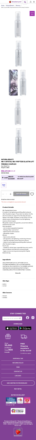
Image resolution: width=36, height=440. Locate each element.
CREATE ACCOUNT (11, 177)
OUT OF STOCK (21, 194)
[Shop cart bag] (34, 2)
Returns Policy (18, 362)
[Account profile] (30, 2)
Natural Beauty (7, 159)
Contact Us (18, 371)
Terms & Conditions (24, 421)
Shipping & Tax (18, 358)
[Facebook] (27, 318)
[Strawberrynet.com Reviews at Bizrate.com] (11, 403)
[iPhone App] (11, 329)
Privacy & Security (10, 421)
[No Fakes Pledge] (27, 402)
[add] (10, 194)
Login (6, 177)
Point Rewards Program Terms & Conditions (17, 422)
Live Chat (18, 375)
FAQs (18, 367)
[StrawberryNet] (15, 2)
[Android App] (25, 329)
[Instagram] (33, 318)
